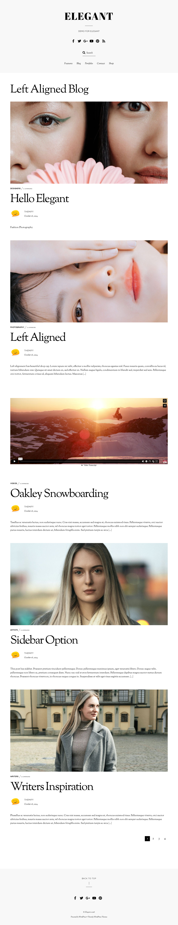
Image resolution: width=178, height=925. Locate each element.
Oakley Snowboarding (59, 494)
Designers (15, 188)
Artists (14, 630)
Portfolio (89, 63)
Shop (111, 63)
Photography (17, 327)
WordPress (82, 917)
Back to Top (89, 878)
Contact (101, 63)
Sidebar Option (44, 641)
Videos (13, 483)
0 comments (27, 188)
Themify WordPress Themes (97, 917)
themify (29, 211)
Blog (79, 63)
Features (68, 63)
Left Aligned (38, 338)
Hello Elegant (39, 199)
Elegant (88, 912)
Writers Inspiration (51, 787)
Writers (14, 776)
